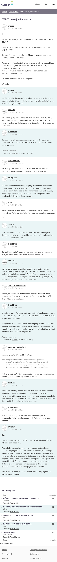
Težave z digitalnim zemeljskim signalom (21, 498)
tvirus (4, 526)
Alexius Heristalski (17, 285)
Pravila (4, 549)
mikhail (5, 509)
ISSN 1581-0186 (36, 558)
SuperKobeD (14, 160)
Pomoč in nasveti (16, 520)
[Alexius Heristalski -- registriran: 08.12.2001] (4, 287)
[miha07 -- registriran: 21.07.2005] (4, 428)
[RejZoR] (4, 111)
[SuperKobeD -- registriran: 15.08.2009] (4, 162)
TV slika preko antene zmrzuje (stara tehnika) (23, 506)
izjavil (29, 355)
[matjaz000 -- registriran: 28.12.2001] (4, 408)
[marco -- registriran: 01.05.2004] (4, 27)
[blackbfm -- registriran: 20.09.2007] (4, 133)
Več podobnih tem (6, 543)
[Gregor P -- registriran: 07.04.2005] (4, 178)
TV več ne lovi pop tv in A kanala (17, 523)
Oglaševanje (34, 554)
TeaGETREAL (7, 534)
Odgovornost (7, 554)
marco (11, 26)
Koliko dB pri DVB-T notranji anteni (18, 515)
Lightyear (6, 500)
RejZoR (11, 109)
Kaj (4, 517)
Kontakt (5, 558)
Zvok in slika (14, 503)
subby (11, 90)
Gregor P (12, 177)
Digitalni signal (9, 532)
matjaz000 (12, 407)
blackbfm (12, 131)
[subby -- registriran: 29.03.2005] (4, 91)
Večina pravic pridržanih (38, 549)
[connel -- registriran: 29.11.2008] (4, 384)
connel (11, 382)
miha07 (11, 426)
